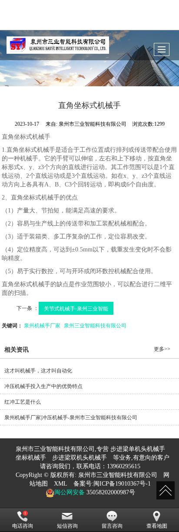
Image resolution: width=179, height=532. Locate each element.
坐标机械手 (31, 457)
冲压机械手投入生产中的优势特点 (43, 386)
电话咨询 (22, 526)
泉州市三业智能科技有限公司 (117, 475)
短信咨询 (67, 526)
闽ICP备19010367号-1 (122, 483)
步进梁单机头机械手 (137, 449)
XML (60, 483)
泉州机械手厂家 (42, 325)
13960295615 (123, 466)
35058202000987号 (110, 492)
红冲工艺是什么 (22, 402)
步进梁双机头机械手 (79, 457)
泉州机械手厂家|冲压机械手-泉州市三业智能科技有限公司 (70, 418)
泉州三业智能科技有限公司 (95, 325)
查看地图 (156, 526)
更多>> (162, 349)
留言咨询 (112, 526)
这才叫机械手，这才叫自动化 (38, 371)
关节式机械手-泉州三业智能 (76, 308)
